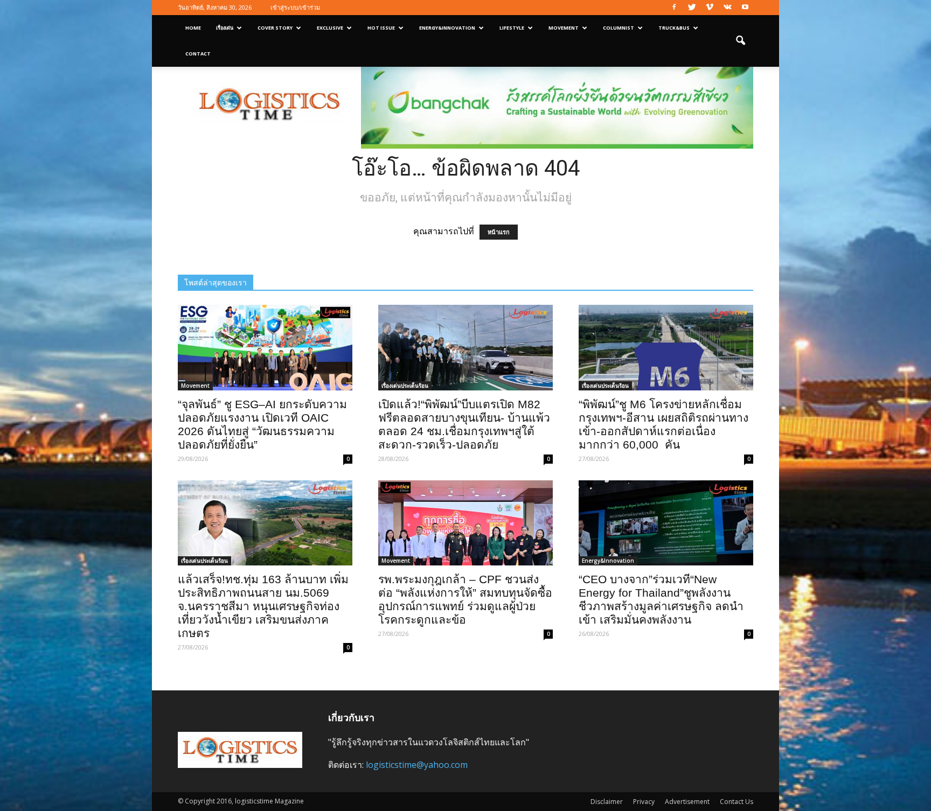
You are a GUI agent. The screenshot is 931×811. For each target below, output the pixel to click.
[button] (740, 41)
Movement (563, 27)
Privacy (644, 801)
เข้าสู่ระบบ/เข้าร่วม (295, 7)
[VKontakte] (727, 7)
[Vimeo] (709, 7)
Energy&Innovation (447, 27)
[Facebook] (674, 7)
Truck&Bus (674, 27)
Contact (198, 53)
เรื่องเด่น (224, 27)
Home (193, 27)
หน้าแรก (499, 232)
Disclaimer (606, 801)
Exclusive (330, 27)
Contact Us (736, 801)
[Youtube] (745, 7)
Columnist (618, 27)
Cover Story (275, 27)
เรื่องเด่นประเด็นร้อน (404, 385)
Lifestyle (511, 27)
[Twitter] (692, 7)
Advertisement (687, 801)
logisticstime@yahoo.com (417, 765)
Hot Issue (381, 27)
